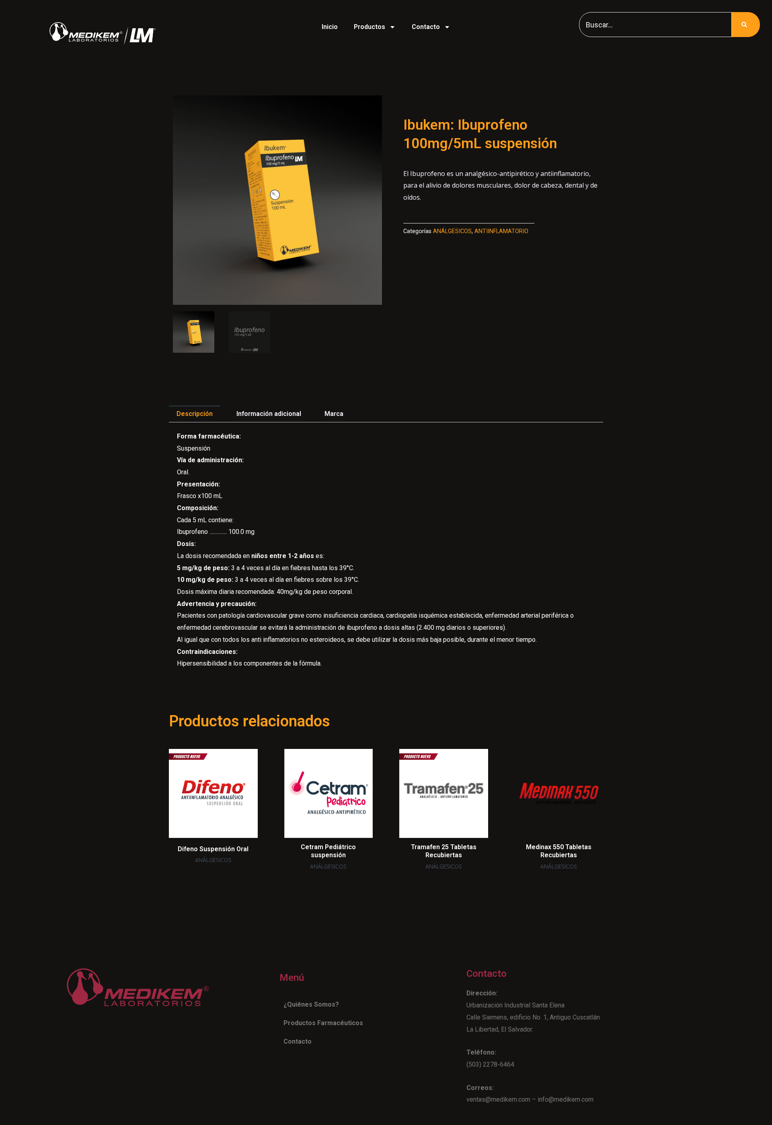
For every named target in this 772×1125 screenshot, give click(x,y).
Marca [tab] (333, 414)
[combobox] (655, 24)
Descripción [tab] (195, 414)
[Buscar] (746, 24)
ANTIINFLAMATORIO (501, 231)
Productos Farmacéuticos (323, 1023)
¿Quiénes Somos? (311, 1004)
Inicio (330, 27)
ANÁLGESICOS (452, 231)
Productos (369, 27)
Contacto (426, 27)
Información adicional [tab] (268, 414)
